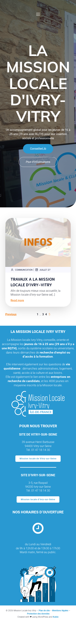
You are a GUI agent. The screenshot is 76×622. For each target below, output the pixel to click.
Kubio (56, 617)
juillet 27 (45, 269)
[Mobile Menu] (38, 14)
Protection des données (38, 613)
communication (24, 269)
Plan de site (44, 610)
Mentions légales (60, 610)
